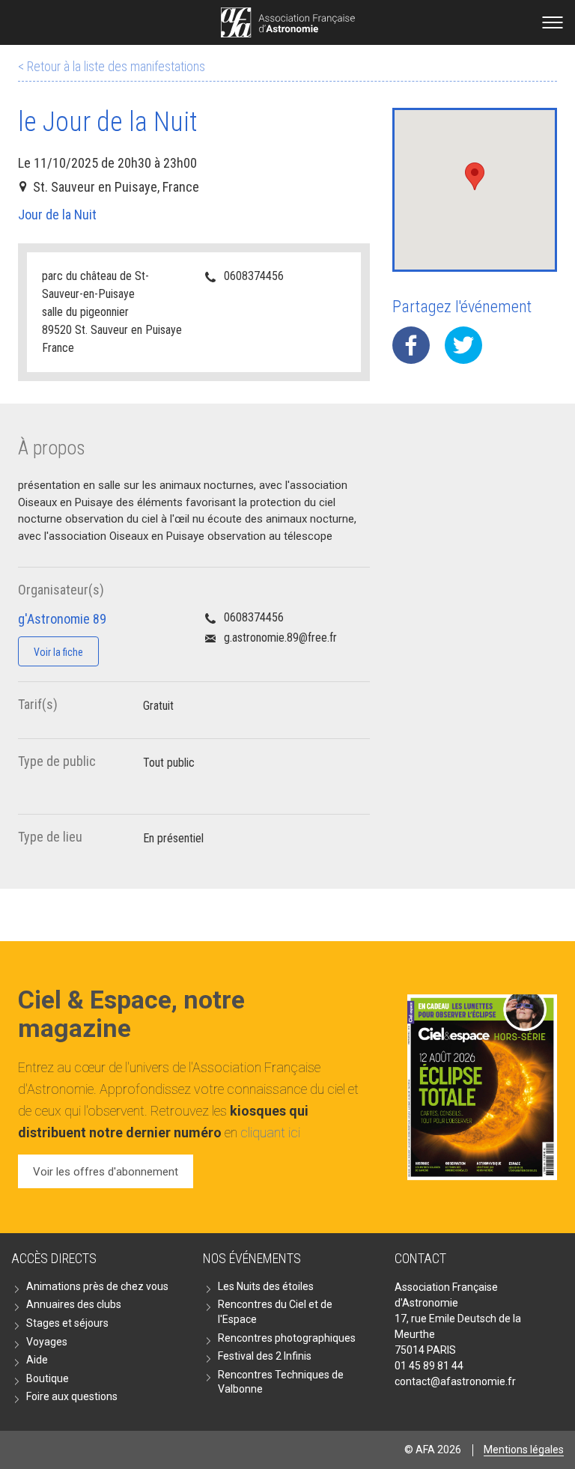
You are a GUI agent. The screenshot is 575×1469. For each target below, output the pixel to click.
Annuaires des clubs (73, 1304)
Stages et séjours (67, 1323)
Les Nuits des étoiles (266, 1286)
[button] (474, 176)
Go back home (288, 22)
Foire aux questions (72, 1396)
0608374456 (254, 276)
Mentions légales (524, 1450)
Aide (37, 1360)
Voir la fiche (58, 652)
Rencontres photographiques (287, 1338)
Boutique (47, 1378)
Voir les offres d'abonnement (105, 1171)
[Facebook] (411, 345)
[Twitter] (463, 345)
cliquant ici (270, 1132)
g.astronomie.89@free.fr (280, 637)
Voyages (46, 1342)
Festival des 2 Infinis (264, 1356)
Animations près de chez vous (97, 1286)
